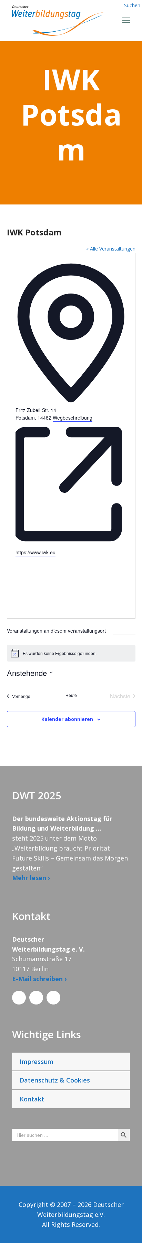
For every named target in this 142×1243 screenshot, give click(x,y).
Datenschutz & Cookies (55, 1080)
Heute (71, 695)
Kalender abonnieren (67, 719)
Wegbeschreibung (72, 417)
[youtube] (53, 998)
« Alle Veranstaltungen (110, 248)
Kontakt (32, 1099)
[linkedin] (36, 998)
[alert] (71, 653)
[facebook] (19, 998)
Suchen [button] (132, 5)
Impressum (36, 1061)
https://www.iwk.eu (35, 552)
